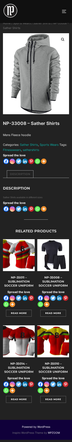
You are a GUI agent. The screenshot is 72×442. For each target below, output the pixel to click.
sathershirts (31, 150)
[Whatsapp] (37, 161)
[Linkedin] (25, 161)
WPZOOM (54, 432)
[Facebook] (6, 161)
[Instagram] (12, 161)
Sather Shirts (42, 23)
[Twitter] (18, 161)
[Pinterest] (31, 161)
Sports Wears (22, 23)
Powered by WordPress (36, 426)
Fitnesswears (12, 150)
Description (20, 174)
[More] (44, 161)
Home (7, 23)
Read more (19, 313)
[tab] (20, 174)
